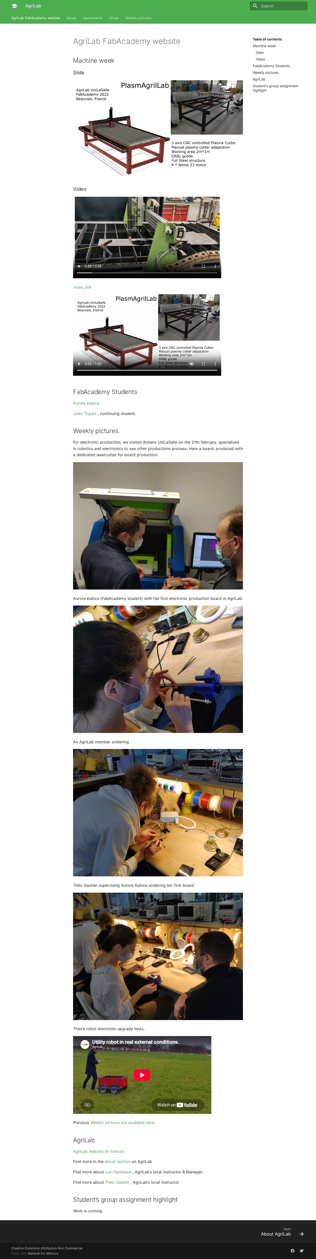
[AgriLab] (14, 6)
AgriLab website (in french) (98, 1151)
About (71, 18)
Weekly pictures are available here (122, 1122)
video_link (82, 287)
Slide (260, 52)
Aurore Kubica (86, 403)
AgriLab (259, 79)
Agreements (92, 18)
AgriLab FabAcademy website (35, 18)
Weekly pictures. (266, 72)
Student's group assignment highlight (275, 88)
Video (260, 59)
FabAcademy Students (271, 66)
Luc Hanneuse (118, 1171)
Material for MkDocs (43, 1253)
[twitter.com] (292, 1251)
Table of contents (267, 39)
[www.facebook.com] (302, 1251)
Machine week (264, 46)
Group (114, 18)
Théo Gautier (117, 1182)
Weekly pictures (138, 18)
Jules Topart (85, 413)
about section (117, 1161)
